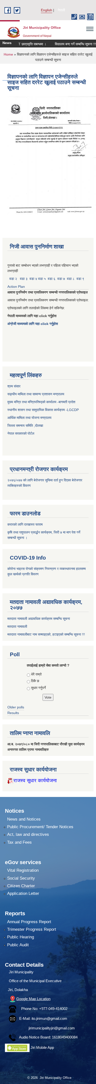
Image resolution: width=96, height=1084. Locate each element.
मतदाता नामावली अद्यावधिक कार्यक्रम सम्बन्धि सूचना (38, 619)
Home (8, 54)
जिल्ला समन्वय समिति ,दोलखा (25, 425)
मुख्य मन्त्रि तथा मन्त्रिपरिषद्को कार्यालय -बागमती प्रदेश (42, 402)
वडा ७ (61, 279)
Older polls (15, 707)
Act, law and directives (28, 834)
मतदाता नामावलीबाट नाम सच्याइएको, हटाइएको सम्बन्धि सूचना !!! (46, 634)
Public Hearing (20, 937)
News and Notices (24, 819)
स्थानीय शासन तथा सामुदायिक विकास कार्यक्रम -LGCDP (43, 410)
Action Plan (16, 287)
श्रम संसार (14, 386)
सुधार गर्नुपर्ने (38, 688)
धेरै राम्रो (36, 674)
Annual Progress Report (29, 921)
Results (13, 713)
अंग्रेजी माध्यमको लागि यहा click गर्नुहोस (33, 324)
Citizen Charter (21, 886)
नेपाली (61, 10)
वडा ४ (34, 279)
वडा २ (13, 279)
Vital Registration (23, 870)
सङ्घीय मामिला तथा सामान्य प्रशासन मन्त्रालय (35, 394)
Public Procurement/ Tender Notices (40, 826)
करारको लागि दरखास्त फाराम (25, 524)
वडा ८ (71, 279)
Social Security (21, 878)
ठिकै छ (35, 681)
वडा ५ (42, 279)
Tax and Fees (19, 842)
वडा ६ (51, 279)
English (46, 10)
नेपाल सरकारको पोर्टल (20, 433)
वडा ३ (24, 279)
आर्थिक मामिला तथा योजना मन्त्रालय (29, 418)
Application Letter (23, 893)
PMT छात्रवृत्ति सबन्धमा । (22, 44)
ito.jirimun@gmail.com (49, 1018)
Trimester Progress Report (31, 929)
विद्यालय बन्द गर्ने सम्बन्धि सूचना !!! (68, 44)
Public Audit (18, 945)
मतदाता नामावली (17, 626)
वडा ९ (80, 279)
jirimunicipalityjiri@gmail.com (52, 1028)
